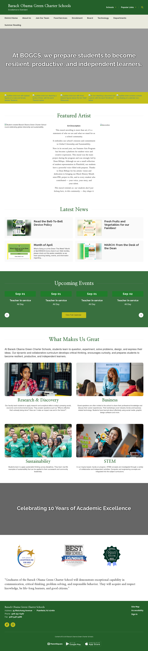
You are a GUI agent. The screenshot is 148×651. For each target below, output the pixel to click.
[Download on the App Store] (92, 643)
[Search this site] (142, 7)
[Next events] (141, 315)
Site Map (135, 607)
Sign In (134, 614)
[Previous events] (7, 315)
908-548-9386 (15, 617)
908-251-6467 (17, 614)
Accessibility (137, 610)
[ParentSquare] (55, 644)
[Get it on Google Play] (73, 643)
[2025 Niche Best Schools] (111, 555)
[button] (111, 7)
